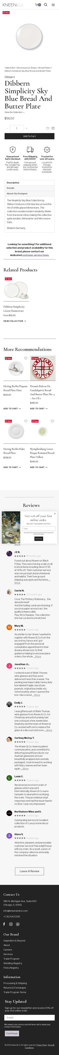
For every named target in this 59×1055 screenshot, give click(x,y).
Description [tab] (13, 182)
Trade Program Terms (14, 992)
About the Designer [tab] (17, 193)
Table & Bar (10, 68)
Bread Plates (45, 68)
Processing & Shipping (15, 983)
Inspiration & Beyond (14, 940)
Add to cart (29, 136)
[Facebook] (4, 924)
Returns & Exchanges (14, 987)
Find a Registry (11, 967)
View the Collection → (15, 112)
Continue (12, 1033)
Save (7, 12)
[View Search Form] (46, 5)
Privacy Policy (41, 1045)
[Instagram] (10, 924)
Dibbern (10, 77)
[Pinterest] (17, 924)
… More (37, 656)
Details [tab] (10, 188)
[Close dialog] (54, 513)
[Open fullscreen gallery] (51, 59)
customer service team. (35, 255)
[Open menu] (53, 4)
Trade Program (11, 958)
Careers (7, 949)
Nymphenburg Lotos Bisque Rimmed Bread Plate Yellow (42, 453)
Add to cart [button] (10, 409)
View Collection (13, 321)
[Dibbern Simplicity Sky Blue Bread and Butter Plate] (29, 37)
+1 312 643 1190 (11, 916)
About (6, 945)
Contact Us (11, 894)
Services (8, 954)
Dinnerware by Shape (27, 68)
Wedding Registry (12, 963)
